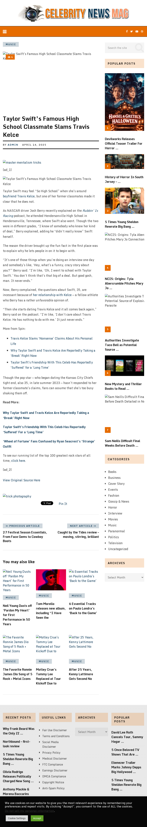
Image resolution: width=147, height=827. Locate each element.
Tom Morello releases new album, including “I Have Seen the (51, 610)
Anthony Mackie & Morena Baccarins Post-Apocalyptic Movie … (16, 796)
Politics (113, 537)
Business (114, 477)
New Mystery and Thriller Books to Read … (123, 386)
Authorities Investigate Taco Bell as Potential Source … (122, 345)
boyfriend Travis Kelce (19, 196)
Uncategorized (118, 548)
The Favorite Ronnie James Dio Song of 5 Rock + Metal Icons (17, 674)
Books (112, 471)
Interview (115, 513)
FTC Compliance (52, 764)
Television (115, 543)
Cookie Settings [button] (17, 818)
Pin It (63, 503)
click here (18, 460)
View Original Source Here (21, 480)
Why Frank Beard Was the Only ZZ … (18, 731)
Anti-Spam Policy (53, 788)
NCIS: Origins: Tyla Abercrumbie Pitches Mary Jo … (124, 283)
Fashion (113, 495)
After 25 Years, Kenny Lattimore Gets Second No (81, 674)
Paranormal (116, 531)
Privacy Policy (51, 752)
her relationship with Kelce (52, 294)
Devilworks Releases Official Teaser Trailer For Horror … (123, 143)
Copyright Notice (53, 782)
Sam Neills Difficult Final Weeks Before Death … (122, 443)
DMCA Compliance (54, 776)
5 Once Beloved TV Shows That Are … (125, 752)
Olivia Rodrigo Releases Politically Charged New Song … (18, 776)
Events (113, 489)
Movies (113, 519)
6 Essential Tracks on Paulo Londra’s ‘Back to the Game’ (83, 608)
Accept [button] (37, 818)
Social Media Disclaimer (50, 744)
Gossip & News (118, 501)
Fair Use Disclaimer (54, 730)
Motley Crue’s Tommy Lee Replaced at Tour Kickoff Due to (48, 676)
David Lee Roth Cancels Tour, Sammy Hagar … (127, 737)
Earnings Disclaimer (54, 770)
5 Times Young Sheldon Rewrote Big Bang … (121, 224)
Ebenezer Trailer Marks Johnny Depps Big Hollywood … (126, 767)
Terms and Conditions (56, 736)
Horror (112, 507)
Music (11, 44)
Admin (13, 145)
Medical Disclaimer (54, 758)
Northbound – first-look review (16, 743)
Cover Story (116, 483)
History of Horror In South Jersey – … (124, 179)
